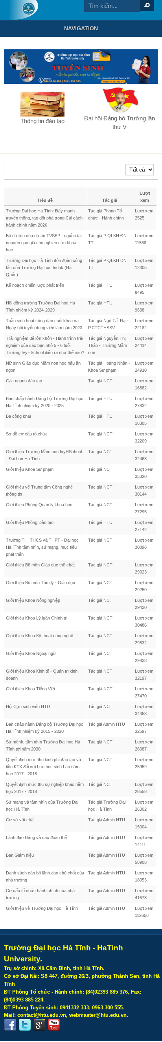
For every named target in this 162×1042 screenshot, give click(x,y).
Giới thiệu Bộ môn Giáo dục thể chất (40, 564)
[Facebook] (10, 1025)
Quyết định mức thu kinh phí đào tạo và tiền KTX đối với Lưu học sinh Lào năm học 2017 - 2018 (43, 766)
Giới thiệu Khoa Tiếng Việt (30, 688)
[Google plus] (39, 1025)
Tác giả (109, 200)
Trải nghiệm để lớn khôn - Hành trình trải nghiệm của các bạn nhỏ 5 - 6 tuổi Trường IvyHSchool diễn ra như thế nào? (45, 345)
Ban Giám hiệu (20, 855)
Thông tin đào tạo (42, 121)
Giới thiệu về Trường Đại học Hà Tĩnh (42, 908)
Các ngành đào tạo (24, 380)
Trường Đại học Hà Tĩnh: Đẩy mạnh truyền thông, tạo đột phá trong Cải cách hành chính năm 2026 (44, 217)
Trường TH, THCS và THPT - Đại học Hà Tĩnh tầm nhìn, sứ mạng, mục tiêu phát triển (42, 547)
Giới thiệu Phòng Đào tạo (29, 522)
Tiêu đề (45, 200)
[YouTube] (54, 1025)
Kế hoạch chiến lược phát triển (35, 285)
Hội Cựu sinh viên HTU (28, 706)
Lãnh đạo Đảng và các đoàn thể (36, 837)
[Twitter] (24, 1025)
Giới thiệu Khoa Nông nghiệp (33, 600)
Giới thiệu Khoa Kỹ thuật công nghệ (39, 635)
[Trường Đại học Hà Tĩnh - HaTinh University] (23, 10)
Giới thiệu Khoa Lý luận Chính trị (36, 618)
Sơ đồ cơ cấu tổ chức (27, 434)
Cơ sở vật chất (20, 819)
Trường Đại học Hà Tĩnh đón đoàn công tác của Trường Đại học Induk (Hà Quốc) (44, 267)
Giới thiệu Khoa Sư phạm (29, 469)
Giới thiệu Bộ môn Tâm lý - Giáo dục (40, 582)
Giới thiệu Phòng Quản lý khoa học (39, 504)
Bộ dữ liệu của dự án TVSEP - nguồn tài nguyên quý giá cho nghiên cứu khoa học (43, 242)
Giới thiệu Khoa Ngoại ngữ (31, 653)
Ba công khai (18, 416)
